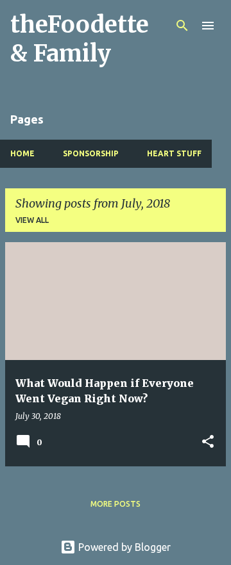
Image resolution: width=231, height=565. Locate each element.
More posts (115, 504)
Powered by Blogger (123, 547)
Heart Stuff (174, 153)
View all (32, 220)
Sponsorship (91, 153)
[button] (208, 442)
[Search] (182, 25)
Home (22, 153)
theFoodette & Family (79, 39)
